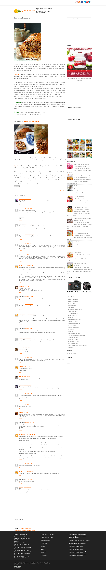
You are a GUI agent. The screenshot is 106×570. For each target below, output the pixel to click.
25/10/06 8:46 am (27, 338)
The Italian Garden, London (74, 341)
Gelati (42, 549)
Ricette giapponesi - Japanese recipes (77, 545)
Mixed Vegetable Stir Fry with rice (81, 207)
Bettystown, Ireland (72, 311)
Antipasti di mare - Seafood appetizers (22, 537)
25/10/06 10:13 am (27, 348)
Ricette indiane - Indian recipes (76, 549)
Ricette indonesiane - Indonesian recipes (78, 551)
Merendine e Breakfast (74, 537)
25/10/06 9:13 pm (29, 404)
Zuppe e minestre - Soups (47, 537)
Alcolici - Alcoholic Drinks (20, 543)
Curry (42, 536)
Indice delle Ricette (25, 3)
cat (20, 412)
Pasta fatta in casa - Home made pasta (22, 547)
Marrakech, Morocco (72, 315)
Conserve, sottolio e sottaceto (75, 542)
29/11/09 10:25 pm (29, 479)
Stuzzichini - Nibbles (19, 540)
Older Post (62, 190)
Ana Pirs (21, 487)
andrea (21, 338)
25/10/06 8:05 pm (29, 393)
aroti (20, 366)
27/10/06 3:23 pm (31, 471)
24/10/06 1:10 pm (29, 254)
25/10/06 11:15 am (26, 366)
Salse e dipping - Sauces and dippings (77, 536)
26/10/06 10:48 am (29, 422)
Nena (20, 286)
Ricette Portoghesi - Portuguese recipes (77, 534)
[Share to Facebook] (19, 186)
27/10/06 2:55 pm (29, 463)
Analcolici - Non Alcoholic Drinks (21, 544)
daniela (21, 348)
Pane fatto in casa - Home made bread (22, 552)
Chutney (71, 539)
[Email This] (15, 186)
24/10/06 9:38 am (27, 199)
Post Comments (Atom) (25, 528)
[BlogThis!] (16, 186)
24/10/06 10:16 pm (29, 328)
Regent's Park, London (73, 337)
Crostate (43, 545)
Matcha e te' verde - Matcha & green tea (77, 543)
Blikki (68, 353)
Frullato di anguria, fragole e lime (81, 164)
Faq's (33, 3)
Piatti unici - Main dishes (19, 555)
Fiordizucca (33, 563)
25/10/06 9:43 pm (25, 412)
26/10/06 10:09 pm (31, 434)
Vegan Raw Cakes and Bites (47, 534)
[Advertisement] (73, 10)
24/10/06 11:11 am (29, 224)
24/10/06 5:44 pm (29, 304)
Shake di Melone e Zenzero (80, 231)
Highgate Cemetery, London (74, 333)
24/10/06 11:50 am (29, 234)
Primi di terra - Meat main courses (21, 550)
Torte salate (44, 555)
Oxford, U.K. (70, 331)
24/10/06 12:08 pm (29, 243)
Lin (20, 376)
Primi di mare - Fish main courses (21, 549)
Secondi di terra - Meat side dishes (21, 556)
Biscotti (43, 546)
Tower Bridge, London (73, 343)
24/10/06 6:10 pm (31, 314)
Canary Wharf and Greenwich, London (76, 335)
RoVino (21, 385)
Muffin (43, 548)
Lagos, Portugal (71, 303)
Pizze (42, 552)
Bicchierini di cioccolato (79, 196)
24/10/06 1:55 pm (31, 265)
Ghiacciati (43, 551)
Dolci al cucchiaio (45, 540)
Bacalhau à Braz (77, 252)
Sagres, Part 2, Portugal (73, 299)
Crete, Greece (71, 307)
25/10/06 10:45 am (29, 357)
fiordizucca (22, 265)
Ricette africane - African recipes (76, 555)
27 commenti (43, 21)
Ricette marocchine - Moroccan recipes (77, 554)
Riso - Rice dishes (18, 546)
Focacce (43, 554)
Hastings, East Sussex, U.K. (74, 323)
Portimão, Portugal (72, 305)
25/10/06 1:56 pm (25, 376)
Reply (20, 204)
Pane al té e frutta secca (22, 18)
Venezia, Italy (71, 329)
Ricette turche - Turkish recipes (76, 552)
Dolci (42, 539)
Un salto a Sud (77, 185)
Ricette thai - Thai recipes (74, 548)
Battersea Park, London (73, 321)
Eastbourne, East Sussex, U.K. (74, 319)
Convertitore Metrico (43, 3)
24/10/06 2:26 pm (26, 286)
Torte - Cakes (44, 543)
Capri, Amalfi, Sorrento (73, 313)
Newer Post (16, 190)
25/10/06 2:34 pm (27, 385)
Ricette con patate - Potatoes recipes (22, 553)
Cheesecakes (44, 542)
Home (16, 3)
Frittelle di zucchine (78, 241)
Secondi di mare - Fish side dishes (21, 558)
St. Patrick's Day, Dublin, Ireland (75, 309)
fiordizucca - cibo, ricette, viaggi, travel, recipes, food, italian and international (31, 563)
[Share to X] (18, 186)
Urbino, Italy (70, 347)
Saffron (21, 199)
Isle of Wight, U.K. (72, 325)
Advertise (54, 3)
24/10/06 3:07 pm (29, 296)
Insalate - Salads (17, 541)
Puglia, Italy (70, 317)
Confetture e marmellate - (79, 540)
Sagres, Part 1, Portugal (73, 301)
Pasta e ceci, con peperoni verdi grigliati (83, 175)
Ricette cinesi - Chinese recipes (76, 546)
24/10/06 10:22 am (29, 208)
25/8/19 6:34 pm (27, 487)
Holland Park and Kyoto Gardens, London (77, 345)
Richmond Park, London (73, 327)
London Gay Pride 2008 (73, 339)
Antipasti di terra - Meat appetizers (22, 538)
